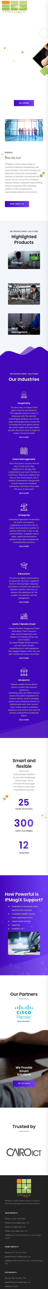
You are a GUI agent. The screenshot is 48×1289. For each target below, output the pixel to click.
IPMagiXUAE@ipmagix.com (20, 1256)
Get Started (24, 103)
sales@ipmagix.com (18, 1227)
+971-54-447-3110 (18, 1252)
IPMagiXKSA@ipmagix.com (20, 1282)
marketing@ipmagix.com (19, 1223)
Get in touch (24, 1083)
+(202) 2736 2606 (18, 1219)
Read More (24, 437)
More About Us (17, 204)
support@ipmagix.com (18, 1231)
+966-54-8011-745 (18, 1278)
